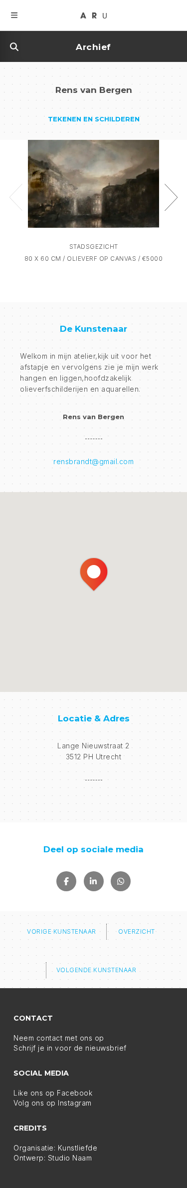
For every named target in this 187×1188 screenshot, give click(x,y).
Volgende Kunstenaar (96, 970)
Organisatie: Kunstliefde (55, 1148)
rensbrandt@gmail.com (93, 461)
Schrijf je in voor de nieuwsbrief (70, 1048)
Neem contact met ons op (58, 1038)
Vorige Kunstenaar (61, 931)
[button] (94, 574)
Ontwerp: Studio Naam (52, 1158)
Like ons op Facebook (52, 1093)
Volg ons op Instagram (52, 1103)
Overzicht (136, 931)
